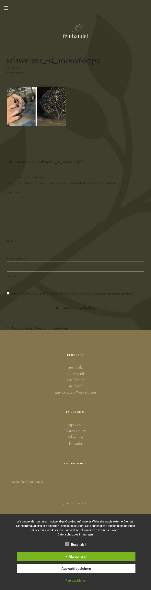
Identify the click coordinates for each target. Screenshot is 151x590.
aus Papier (75, 379)
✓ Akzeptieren (76, 556)
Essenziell (78, 544)
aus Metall (75, 373)
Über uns (75, 437)
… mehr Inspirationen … (27, 481)
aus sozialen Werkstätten (75, 392)
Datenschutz (75, 430)
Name (11, 241)
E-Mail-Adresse (17, 258)
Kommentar (16, 192)
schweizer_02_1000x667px (37, 328)
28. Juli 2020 (13, 67)
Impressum (75, 424)
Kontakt (75, 443)
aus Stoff (75, 385)
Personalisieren (76, 580)
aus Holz (75, 367)
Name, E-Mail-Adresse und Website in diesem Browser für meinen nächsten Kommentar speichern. (72, 293)
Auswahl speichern (76, 568)
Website (12, 276)
